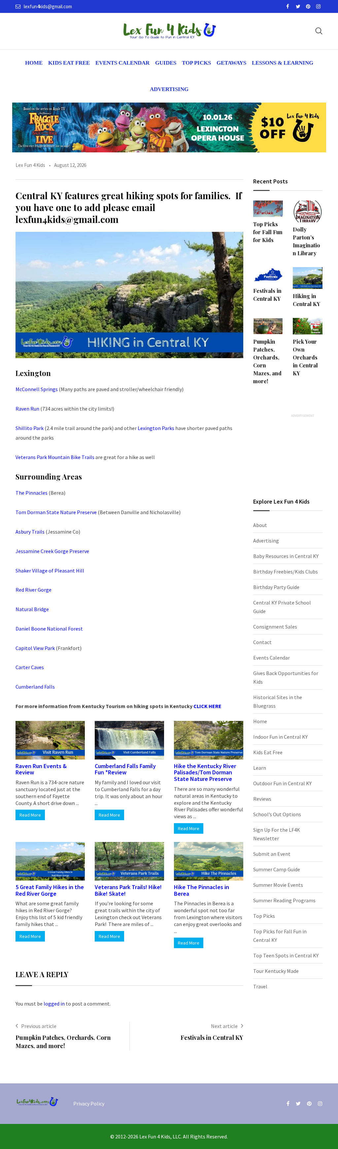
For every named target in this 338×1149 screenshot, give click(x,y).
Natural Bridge (32, 609)
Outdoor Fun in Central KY (282, 783)
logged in (54, 1003)
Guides (165, 63)
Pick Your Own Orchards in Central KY (305, 357)
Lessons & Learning (282, 63)
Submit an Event (271, 854)
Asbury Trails (30, 531)
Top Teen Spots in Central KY (286, 955)
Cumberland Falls (36, 686)
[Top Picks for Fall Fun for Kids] (268, 209)
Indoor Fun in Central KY (280, 736)
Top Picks (196, 63)
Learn (259, 767)
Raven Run (27, 408)
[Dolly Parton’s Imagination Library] (307, 211)
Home (34, 63)
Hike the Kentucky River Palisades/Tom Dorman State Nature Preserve (205, 772)
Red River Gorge (33, 589)
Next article (224, 1026)
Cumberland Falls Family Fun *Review (125, 769)
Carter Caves (30, 667)
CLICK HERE (207, 706)
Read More (30, 815)
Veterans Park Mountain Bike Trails (55, 457)
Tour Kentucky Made (276, 971)
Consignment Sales (275, 626)
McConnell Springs (37, 389)
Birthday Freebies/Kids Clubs (285, 571)
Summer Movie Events (278, 885)
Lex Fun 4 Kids (30, 165)
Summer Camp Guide (276, 869)
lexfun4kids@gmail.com (48, 6)
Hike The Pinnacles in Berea (201, 890)
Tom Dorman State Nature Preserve (56, 512)
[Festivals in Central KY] (268, 275)
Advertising (169, 89)
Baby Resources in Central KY (286, 556)
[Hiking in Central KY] (307, 278)
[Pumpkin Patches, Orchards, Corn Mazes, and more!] (268, 326)
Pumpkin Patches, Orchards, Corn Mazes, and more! (63, 1042)
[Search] (318, 31)
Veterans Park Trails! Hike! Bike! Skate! (128, 890)
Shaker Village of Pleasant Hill (50, 570)
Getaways (231, 63)
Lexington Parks (156, 428)
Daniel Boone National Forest (49, 628)
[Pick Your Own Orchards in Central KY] (307, 326)
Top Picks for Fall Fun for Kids (268, 232)
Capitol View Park (35, 648)
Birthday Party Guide (276, 587)
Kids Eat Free (69, 63)
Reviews (262, 798)
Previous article (38, 1026)
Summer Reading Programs (284, 900)
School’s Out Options (277, 814)
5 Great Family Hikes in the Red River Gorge (50, 890)
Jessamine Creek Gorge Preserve (52, 551)
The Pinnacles (32, 492)
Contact (262, 642)
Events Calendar (122, 63)
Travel (260, 986)
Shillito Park (30, 428)
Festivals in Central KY (212, 1037)
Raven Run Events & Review (41, 769)
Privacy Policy (88, 1103)
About (260, 525)
